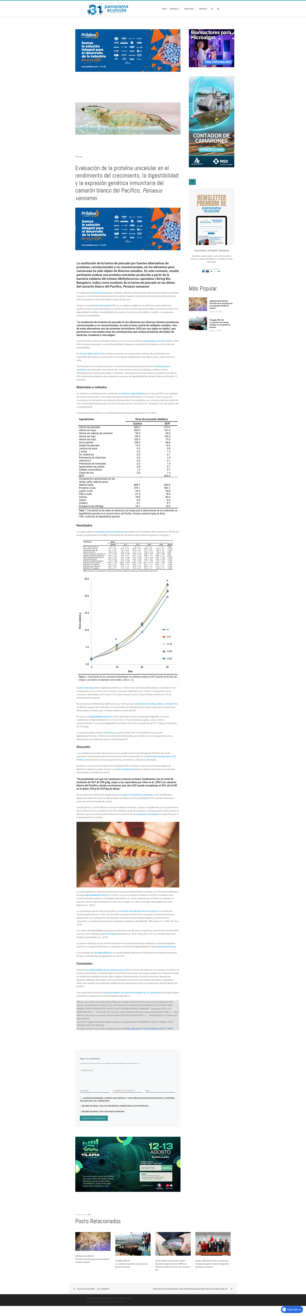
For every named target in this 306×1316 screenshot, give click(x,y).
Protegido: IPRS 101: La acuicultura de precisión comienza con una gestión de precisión (219, 323)
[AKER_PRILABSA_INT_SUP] (127, 229)
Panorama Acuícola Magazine (104, 1298)
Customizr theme (119, 1302)
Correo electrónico (123, 1091)
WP (97, 1302)
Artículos (79, 157)
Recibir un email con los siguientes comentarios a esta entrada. (115, 1106)
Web (147, 1091)
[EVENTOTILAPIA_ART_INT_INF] (127, 1164)
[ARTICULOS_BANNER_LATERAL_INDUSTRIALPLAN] (211, 48)
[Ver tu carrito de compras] (218, 9)
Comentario (86, 1070)
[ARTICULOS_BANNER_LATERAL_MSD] (211, 121)
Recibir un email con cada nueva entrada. (103, 1111)
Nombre (84, 1091)
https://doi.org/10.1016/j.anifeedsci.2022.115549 (149, 1028)
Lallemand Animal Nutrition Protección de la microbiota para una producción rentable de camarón (220, 304)
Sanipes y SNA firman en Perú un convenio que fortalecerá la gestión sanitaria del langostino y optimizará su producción (212, 1263)
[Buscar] (192, 182)
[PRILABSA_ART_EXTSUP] (97, 50)
